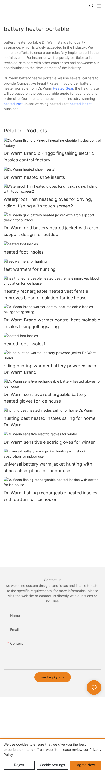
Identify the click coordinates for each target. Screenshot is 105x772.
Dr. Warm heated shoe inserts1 (35, 177)
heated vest (13, 104)
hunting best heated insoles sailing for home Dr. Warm (49, 421)
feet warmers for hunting (30, 269)
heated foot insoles (23, 251)
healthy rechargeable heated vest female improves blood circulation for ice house (46, 294)
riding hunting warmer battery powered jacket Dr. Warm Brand (51, 369)
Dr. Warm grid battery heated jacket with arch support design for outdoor (51, 231)
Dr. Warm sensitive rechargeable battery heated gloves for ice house (45, 398)
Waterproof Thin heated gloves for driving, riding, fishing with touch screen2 (48, 202)
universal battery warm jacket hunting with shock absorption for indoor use (48, 467)
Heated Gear (63, 88)
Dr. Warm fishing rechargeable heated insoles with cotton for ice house (50, 496)
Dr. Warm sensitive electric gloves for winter (49, 442)
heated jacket (81, 104)
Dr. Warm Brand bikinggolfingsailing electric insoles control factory (49, 156)
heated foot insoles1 (24, 343)
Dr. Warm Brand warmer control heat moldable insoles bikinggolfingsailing (52, 323)
